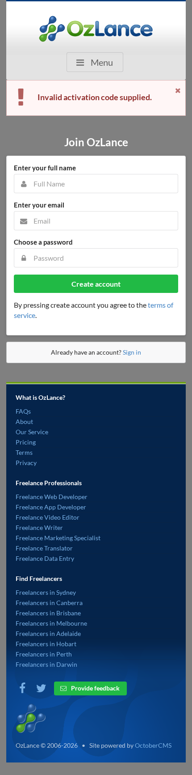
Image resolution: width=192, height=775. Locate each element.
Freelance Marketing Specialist (58, 538)
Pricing (26, 442)
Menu (101, 62)
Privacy (26, 462)
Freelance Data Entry (45, 558)
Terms (24, 452)
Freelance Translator (44, 548)
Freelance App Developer (51, 507)
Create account (96, 284)
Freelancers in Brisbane (48, 613)
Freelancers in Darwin (46, 664)
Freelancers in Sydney (46, 592)
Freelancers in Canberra (49, 602)
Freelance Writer (39, 527)
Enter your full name (45, 168)
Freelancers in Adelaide (48, 633)
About (24, 421)
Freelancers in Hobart (46, 644)
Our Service (32, 432)
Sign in (132, 352)
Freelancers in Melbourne (51, 623)
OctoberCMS (153, 745)
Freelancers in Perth (44, 654)
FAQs (23, 411)
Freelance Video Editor (47, 517)
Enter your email (39, 205)
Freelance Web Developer (52, 496)
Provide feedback (95, 688)
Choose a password (43, 242)
